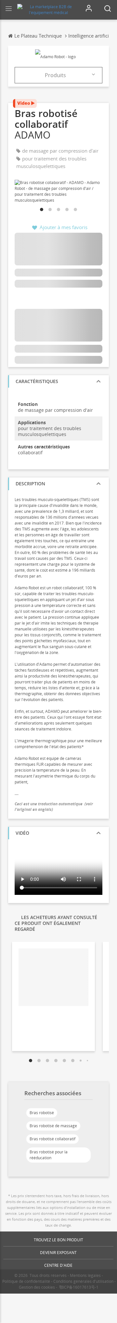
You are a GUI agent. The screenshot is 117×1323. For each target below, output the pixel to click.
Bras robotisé (42, 1112)
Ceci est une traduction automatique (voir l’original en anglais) (54, 806)
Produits (55, 75)
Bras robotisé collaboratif (52, 1139)
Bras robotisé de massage (53, 1126)
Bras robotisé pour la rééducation (49, 1155)
